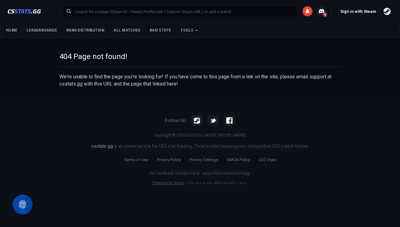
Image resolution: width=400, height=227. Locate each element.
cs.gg (24, 11)
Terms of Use (136, 159)
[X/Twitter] (213, 120)
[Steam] (196, 120)
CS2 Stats (267, 159)
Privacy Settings (204, 159)
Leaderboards (42, 30)
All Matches (127, 30)
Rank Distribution (85, 30)
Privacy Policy (169, 159)
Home (11, 30)
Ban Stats (160, 30)
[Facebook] (229, 120)
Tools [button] (187, 30)
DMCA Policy (238, 159)
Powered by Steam (169, 183)
